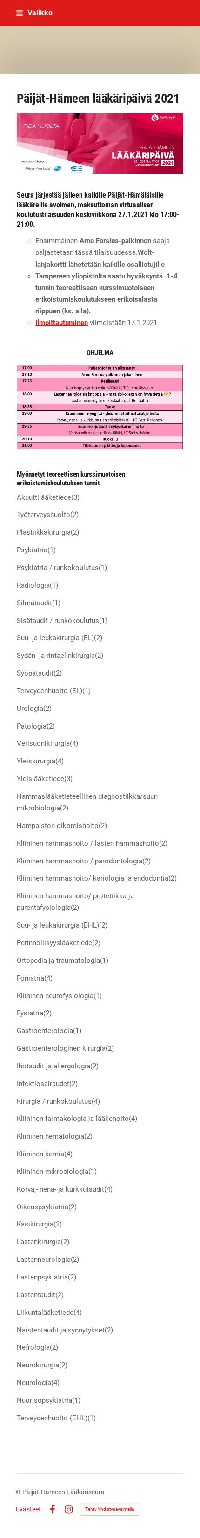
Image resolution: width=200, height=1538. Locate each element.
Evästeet (28, 1509)
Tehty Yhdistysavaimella (109, 1508)
